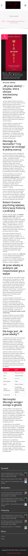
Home (3, 21)
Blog (3, 539)
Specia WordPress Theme (14, 553)
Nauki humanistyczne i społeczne (15, 21)
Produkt (10, 74)
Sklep (3, 536)
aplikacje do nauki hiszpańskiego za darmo (13, 75)
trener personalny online (14, 78)
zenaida (5, 73)
